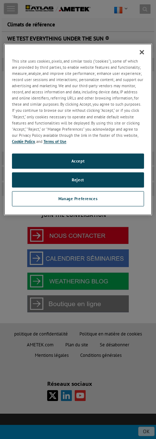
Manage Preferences (78, 198)
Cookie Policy (23, 141)
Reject (78, 179)
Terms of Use (55, 141)
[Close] (142, 52)
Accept (78, 161)
